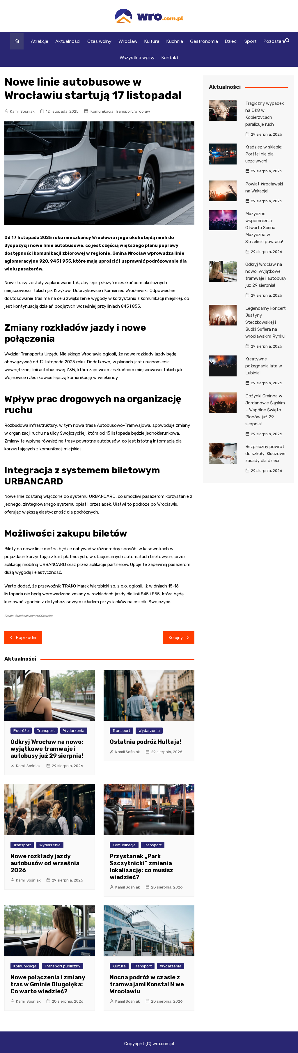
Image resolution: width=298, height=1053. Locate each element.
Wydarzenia (73, 730)
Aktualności (67, 41)
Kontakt (170, 57)
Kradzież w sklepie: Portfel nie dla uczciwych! (263, 154)
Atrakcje (39, 41)
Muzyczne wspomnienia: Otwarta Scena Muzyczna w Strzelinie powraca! (264, 227)
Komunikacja (102, 111)
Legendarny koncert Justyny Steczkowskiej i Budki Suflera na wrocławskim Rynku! (265, 322)
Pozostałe (274, 41)
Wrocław (127, 41)
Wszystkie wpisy (137, 57)
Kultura (151, 41)
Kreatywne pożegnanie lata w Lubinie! (263, 366)
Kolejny (176, 637)
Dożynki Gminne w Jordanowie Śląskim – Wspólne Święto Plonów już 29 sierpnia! (265, 409)
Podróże (21, 730)
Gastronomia (204, 41)
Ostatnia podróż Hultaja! (145, 741)
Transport (124, 111)
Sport (250, 41)
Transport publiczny (62, 966)
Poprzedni (26, 637)
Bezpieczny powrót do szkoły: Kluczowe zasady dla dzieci (265, 453)
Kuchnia (174, 41)
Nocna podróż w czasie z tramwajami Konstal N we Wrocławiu (147, 984)
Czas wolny (99, 41)
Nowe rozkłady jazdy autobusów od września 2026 (44, 863)
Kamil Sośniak (22, 111)
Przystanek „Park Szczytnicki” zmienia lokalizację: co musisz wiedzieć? (141, 867)
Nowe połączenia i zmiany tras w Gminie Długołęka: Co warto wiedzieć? (47, 984)
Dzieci (231, 41)
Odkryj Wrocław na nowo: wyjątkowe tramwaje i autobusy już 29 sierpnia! (46, 748)
